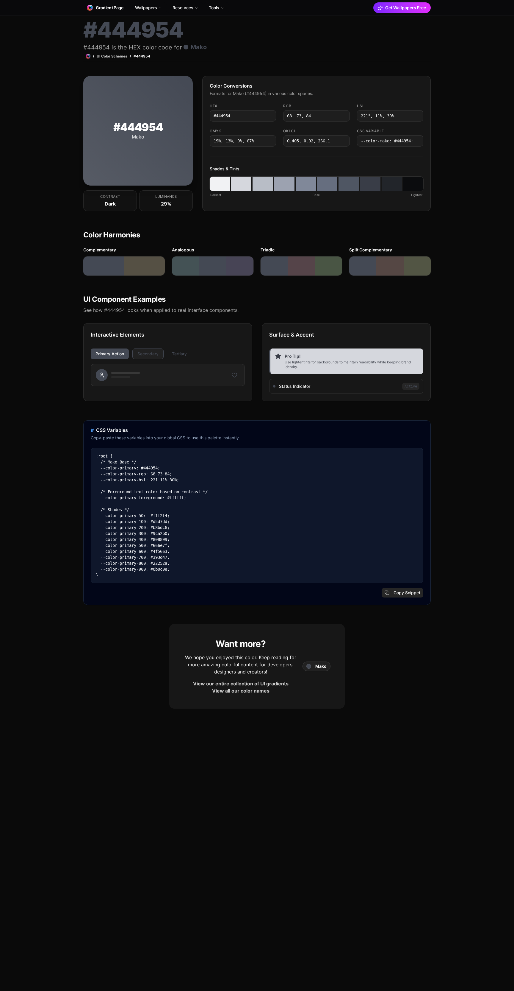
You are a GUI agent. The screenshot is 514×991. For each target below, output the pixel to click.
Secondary (148, 353)
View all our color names (240, 691)
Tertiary (179, 353)
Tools (214, 7)
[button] (220, 184)
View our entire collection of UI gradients (241, 684)
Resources (183, 7)
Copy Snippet (407, 592)
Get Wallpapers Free (405, 7)
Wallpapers (146, 7)
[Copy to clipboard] (271, 116)
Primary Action (109, 353)
